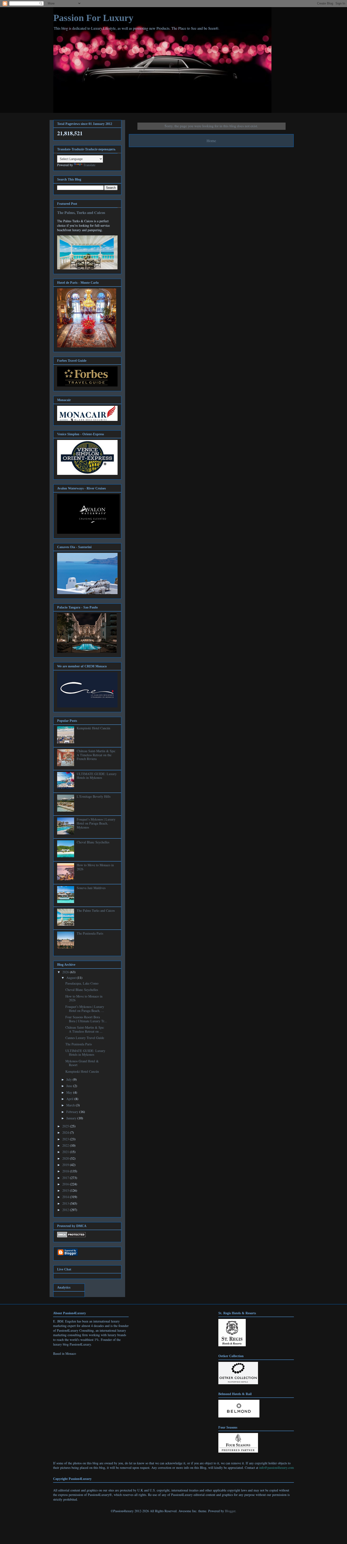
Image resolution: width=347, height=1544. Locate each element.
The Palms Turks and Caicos (96, 910)
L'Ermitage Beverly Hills (93, 796)
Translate (89, 165)
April (70, 1098)
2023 (66, 1139)
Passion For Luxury (93, 17)
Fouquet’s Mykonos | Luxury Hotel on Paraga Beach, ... (84, 1008)
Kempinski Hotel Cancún (93, 728)
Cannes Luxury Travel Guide (84, 1037)
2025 (66, 1126)
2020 (66, 1158)
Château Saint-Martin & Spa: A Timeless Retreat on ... (84, 1029)
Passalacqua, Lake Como (81, 983)
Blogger (230, 1511)
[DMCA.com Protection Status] (71, 1236)
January (71, 1118)
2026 (66, 972)
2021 (66, 1152)
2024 (66, 1132)
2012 (66, 1209)
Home (211, 140)
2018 (66, 1171)
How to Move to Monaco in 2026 (95, 867)
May (69, 1092)
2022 (66, 1145)
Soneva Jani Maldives (91, 888)
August (71, 977)
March (71, 1105)
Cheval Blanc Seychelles (93, 842)
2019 (66, 1164)
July (69, 1079)
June (69, 1086)
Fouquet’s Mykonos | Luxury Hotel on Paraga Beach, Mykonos (96, 823)
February (72, 1111)
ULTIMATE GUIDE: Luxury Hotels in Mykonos (97, 776)
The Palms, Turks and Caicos (81, 212)
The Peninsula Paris (90, 933)
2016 (66, 1184)
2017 (66, 1177)
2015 (66, 1190)
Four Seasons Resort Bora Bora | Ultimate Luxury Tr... (86, 1019)
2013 (66, 1203)
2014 (66, 1197)
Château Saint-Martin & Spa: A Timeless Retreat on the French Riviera (96, 755)
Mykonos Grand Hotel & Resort (82, 1063)
